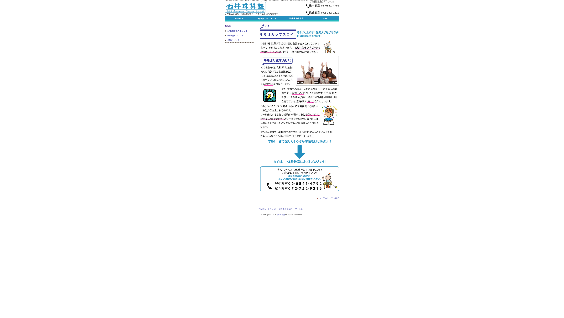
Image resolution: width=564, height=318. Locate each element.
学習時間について (235, 35)
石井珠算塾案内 (285, 209)
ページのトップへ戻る (329, 198)
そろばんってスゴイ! (267, 209)
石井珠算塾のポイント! (238, 31)
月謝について (233, 40)
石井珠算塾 (280, 215)
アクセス (299, 209)
